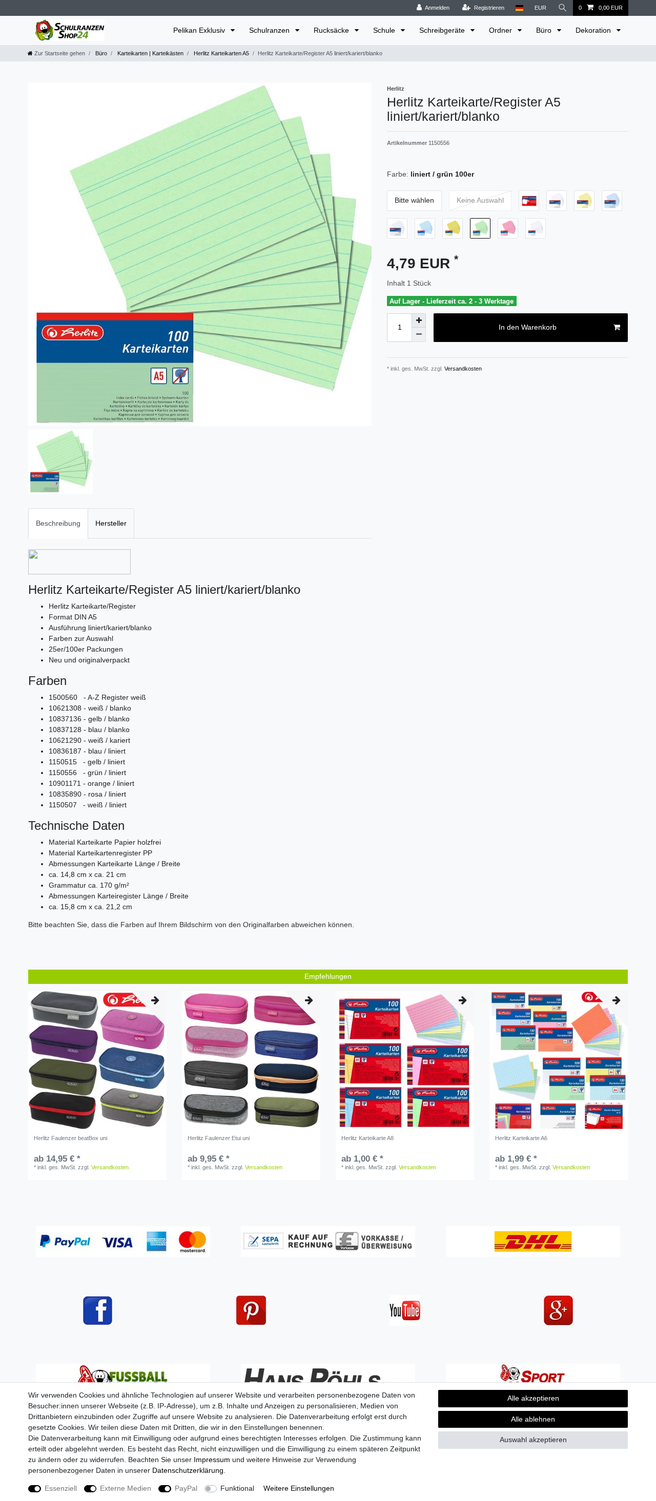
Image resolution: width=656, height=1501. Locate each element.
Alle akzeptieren (533, 1398)
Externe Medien (125, 1488)
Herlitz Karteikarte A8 (367, 1138)
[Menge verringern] (419, 335)
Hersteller (111, 523)
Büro (545, 30)
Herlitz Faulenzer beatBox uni (70, 1138)
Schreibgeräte (443, 30)
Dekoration (594, 30)
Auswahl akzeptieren (533, 1439)
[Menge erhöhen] (419, 320)
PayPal (186, 1488)
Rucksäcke (332, 30)
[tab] (58, 523)
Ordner (501, 30)
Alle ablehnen (533, 1419)
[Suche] (562, 8)
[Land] (519, 8)
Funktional (237, 1488)
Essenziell (61, 1488)
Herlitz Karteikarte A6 (521, 1138)
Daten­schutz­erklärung (187, 1470)
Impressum (212, 1459)
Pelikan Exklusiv (200, 30)
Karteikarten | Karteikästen (149, 53)
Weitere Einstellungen (298, 1488)
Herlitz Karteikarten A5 (220, 53)
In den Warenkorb (528, 327)
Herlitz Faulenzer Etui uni (219, 1138)
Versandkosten (462, 369)
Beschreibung (58, 523)
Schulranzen (270, 30)
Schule (385, 30)
